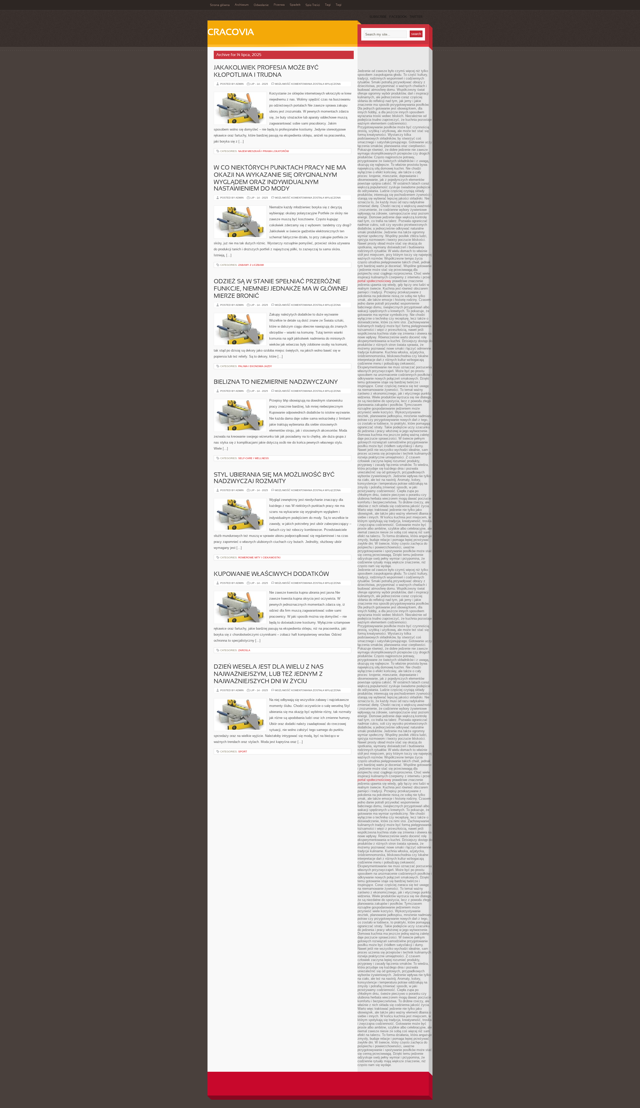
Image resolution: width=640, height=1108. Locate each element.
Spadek (295, 5)
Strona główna (220, 5)
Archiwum (242, 5)
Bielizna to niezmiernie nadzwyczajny (276, 382)
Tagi (328, 5)
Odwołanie (261, 5)
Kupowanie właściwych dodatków (271, 574)
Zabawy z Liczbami (251, 265)
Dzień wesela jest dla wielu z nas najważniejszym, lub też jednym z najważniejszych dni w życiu (269, 674)
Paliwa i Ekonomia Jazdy (255, 366)
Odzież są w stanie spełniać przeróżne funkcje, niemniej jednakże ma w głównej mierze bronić (281, 289)
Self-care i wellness (253, 458)
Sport (242, 751)
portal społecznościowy (374, 281)
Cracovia (231, 33)
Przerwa (279, 5)
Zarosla (244, 650)
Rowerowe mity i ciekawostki (259, 557)
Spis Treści (313, 5)
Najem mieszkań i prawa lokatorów (263, 151)
